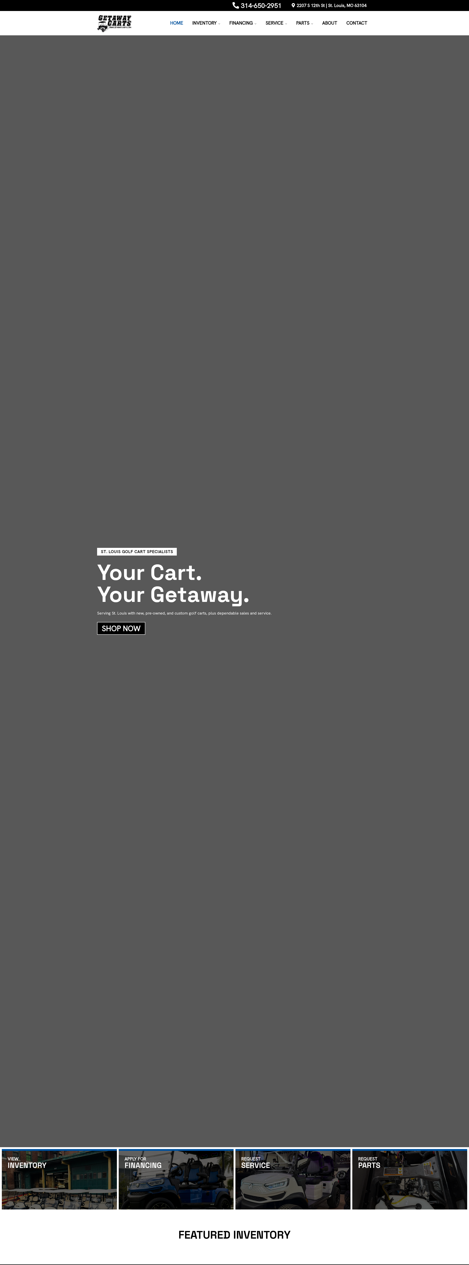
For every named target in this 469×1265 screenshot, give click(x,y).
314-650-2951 (261, 5)
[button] (218, 23)
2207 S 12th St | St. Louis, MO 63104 (331, 5)
